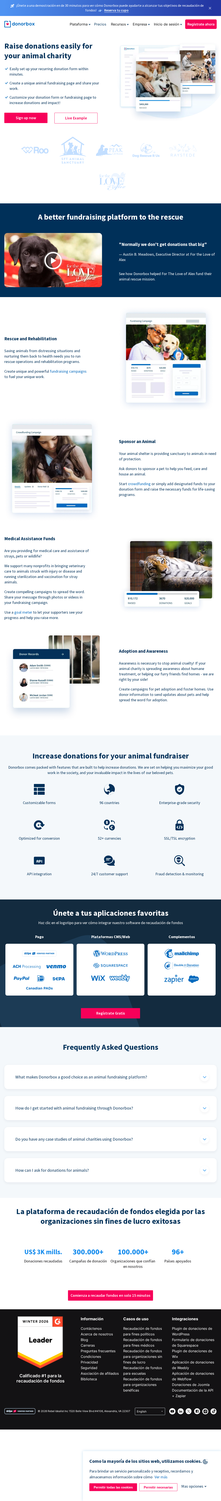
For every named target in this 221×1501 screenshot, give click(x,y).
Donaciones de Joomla (191, 1384)
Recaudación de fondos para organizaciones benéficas (142, 1384)
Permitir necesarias (158, 1487)
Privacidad (89, 1362)
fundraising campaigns (68, 371)
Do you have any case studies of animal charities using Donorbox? (74, 1139)
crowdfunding (139, 483)
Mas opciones (192, 1486)
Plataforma (79, 24)
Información (92, 1319)
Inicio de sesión (166, 24)
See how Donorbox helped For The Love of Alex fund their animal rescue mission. (165, 276)
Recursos (118, 24)
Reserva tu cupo (116, 10)
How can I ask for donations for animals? (52, 1170)
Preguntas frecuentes (98, 1351)
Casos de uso (135, 1319)
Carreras (88, 1345)
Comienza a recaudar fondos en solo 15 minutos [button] (110, 1295)
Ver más (161, 1476)
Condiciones (91, 1356)
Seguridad (89, 1368)
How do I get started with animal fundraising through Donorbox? (74, 1108)
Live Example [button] (76, 118)
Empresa (140, 24)
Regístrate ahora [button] (201, 24)
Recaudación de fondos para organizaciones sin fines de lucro (142, 1356)
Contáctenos (91, 1328)
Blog (84, 1340)
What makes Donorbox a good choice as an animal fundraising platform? (81, 1077)
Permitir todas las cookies (113, 1487)
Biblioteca (89, 1379)
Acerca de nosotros (97, 1334)
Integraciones (185, 1319)
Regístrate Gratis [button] (110, 1013)
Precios (100, 24)
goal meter (23, 612)
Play (53, 260)
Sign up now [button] (26, 117)
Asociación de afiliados (100, 1373)
